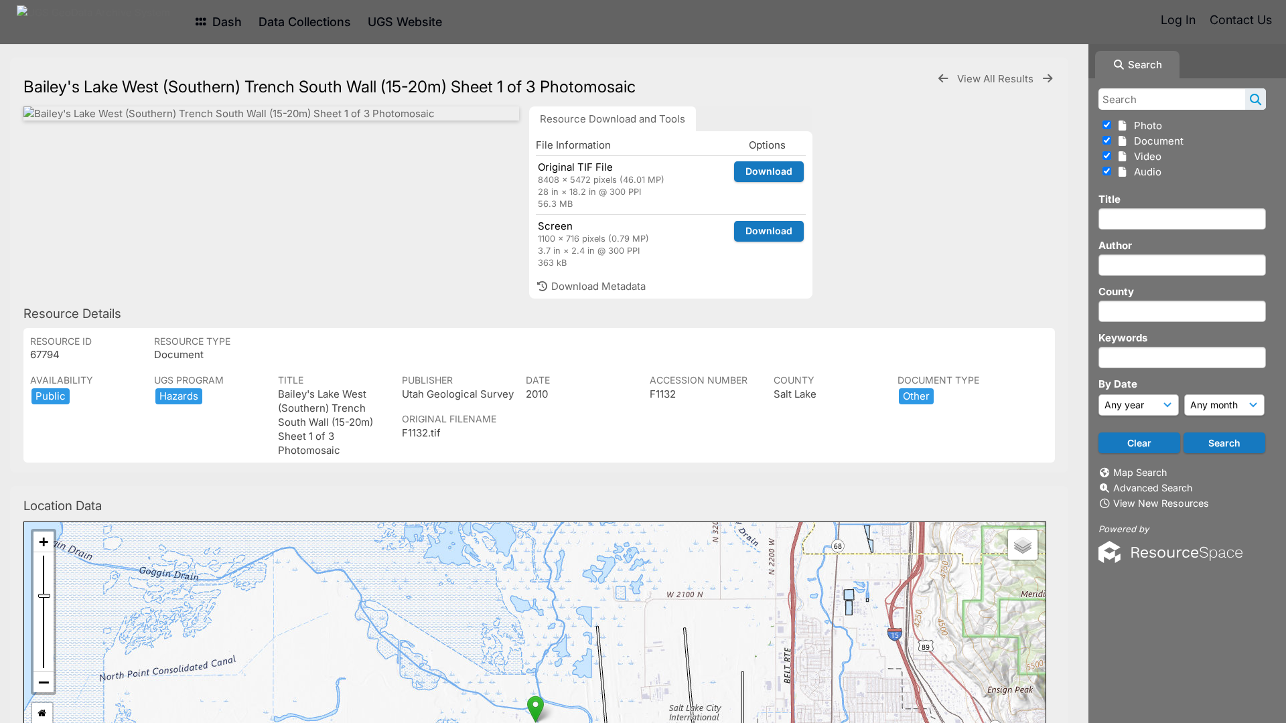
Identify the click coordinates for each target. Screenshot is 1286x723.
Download (768, 171)
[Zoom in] (43, 542)
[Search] (1255, 99)
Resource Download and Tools (612, 118)
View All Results (996, 78)
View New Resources (1161, 503)
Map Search (1140, 472)
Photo (1145, 125)
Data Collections (305, 22)
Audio (1145, 171)
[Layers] (1023, 545)
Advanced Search (1152, 487)
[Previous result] (943, 78)
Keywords (1122, 337)
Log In (1178, 20)
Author (1115, 245)
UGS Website (405, 22)
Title (1109, 199)
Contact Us (1241, 20)
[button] (535, 709)
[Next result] (1047, 78)
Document (1156, 141)
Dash (225, 22)
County (1116, 291)
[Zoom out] (43, 682)
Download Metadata (597, 286)
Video (1145, 156)
